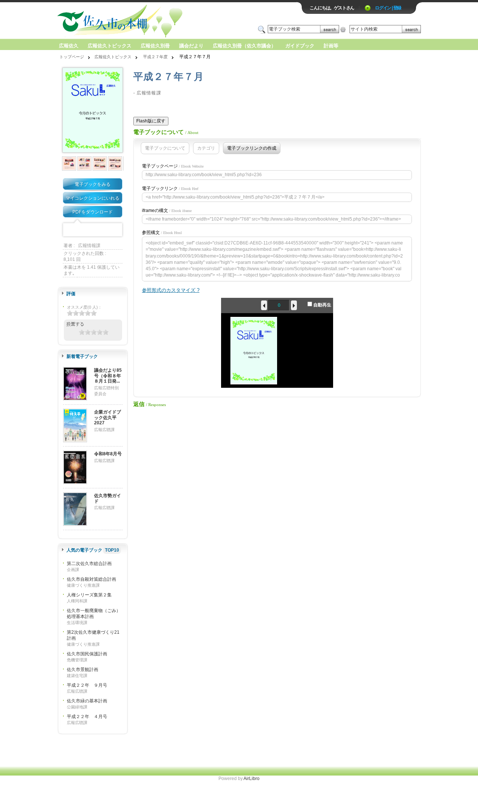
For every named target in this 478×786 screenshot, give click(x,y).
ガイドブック (299, 46)
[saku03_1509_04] (100, 163)
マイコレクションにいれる (93, 198)
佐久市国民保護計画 (87, 653)
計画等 (331, 46)
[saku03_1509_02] (69, 163)
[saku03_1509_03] (85, 163)
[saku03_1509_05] (115, 163)
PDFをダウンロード (92, 212)
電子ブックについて (165, 148)
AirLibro (251, 778)
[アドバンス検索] (343, 29)
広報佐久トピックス (109, 46)
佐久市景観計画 (82, 669)
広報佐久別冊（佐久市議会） (244, 46)
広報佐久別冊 (155, 46)
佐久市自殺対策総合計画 (91, 579)
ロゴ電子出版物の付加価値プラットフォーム (144, 21)
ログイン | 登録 (388, 7)
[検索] (329, 29)
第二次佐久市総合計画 (89, 563)
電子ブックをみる (93, 184)
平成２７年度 (155, 56)
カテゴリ (206, 148)
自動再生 (321, 305)
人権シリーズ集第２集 (89, 595)
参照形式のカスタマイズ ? (170, 290)
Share (115, 230)
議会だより (191, 46)
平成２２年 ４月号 (87, 716)
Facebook (69, 230)
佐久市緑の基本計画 (87, 701)
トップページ (71, 56)
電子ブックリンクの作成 (251, 148)
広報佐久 (68, 46)
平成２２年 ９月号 (87, 685)
